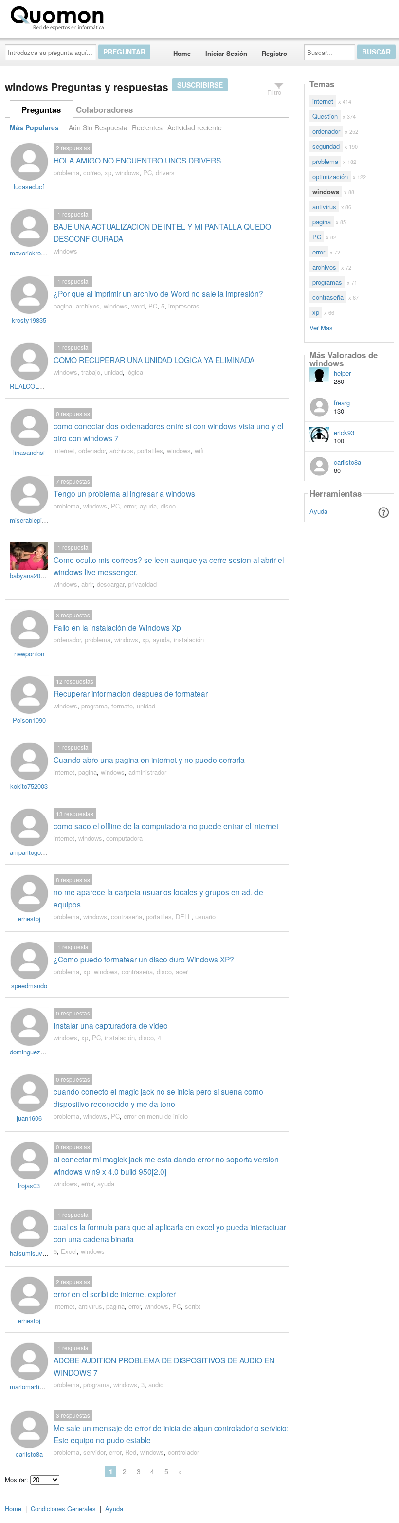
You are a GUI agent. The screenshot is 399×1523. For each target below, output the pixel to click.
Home (182, 53)
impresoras (184, 305)
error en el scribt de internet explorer (115, 1293)
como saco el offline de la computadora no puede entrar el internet (166, 825)
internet (64, 450)
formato (122, 705)
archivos (88, 305)
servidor (94, 1452)
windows (127, 172)
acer (182, 971)
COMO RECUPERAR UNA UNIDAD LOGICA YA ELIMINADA (154, 359)
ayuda (148, 505)
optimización (330, 176)
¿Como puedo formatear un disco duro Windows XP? (144, 959)
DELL (183, 916)
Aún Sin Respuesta (98, 127)
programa (94, 705)
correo (92, 172)
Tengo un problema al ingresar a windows (124, 493)
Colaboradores (104, 109)
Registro (274, 53)
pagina (63, 305)
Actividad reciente (194, 127)
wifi (199, 450)
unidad (113, 372)
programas (327, 282)
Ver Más (321, 327)
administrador (147, 772)
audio (155, 1384)
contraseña (126, 916)
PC (147, 172)
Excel (69, 1251)
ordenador (92, 450)
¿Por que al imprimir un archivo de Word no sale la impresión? (158, 293)
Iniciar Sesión (226, 53)
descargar (110, 584)
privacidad (142, 584)
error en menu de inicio (156, 1116)
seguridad (326, 146)
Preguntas (41, 109)
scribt (192, 1306)
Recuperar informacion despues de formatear (131, 693)
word (138, 305)
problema (66, 172)
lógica (135, 372)
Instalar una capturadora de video (111, 1025)
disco (168, 505)
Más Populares (34, 127)
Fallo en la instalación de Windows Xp (117, 627)
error (130, 505)
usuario (205, 916)
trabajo (90, 372)
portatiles (150, 450)
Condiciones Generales (63, 1508)
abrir (87, 584)
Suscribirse (200, 85)
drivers (165, 172)
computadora (124, 838)
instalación (189, 639)
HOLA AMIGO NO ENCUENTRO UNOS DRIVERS (137, 160)
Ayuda (318, 511)
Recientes (147, 127)
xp (108, 172)
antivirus (90, 1306)
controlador (183, 1452)
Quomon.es (138, 16)
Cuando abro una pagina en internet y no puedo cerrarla (149, 759)
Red (130, 1452)
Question (325, 116)
